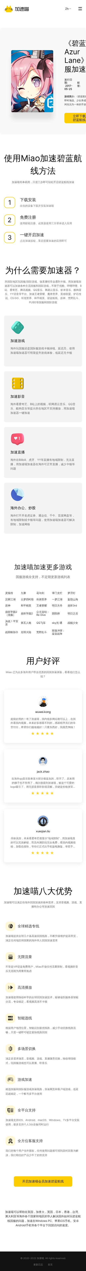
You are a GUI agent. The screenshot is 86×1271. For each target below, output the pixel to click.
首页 (50, 1264)
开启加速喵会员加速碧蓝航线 (43, 1181)
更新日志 (38, 1264)
